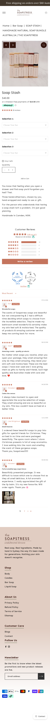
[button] (7, 110)
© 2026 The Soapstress (13, 706)
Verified (23, 286)
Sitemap (9, 615)
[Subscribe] (41, 676)
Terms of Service (13, 611)
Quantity (6, 165)
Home (6, 25)
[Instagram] (9, 647)
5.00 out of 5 (32, 234)
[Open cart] (46, 12)
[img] (7, 300)
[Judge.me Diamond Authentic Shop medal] (17, 277)
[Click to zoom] (44, 45)
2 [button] (24, 511)
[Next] (13, 45)
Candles (8, 578)
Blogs (7, 631)
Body (7, 573)
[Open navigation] (4, 12)
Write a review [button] (25, 261)
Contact (9, 636)
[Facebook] (5, 647)
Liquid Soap (10, 586)
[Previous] (6, 45)
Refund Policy (11, 607)
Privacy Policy (12, 602)
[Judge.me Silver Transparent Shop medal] (30, 277)
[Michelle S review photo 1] (8, 497)
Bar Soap (18, 25)
